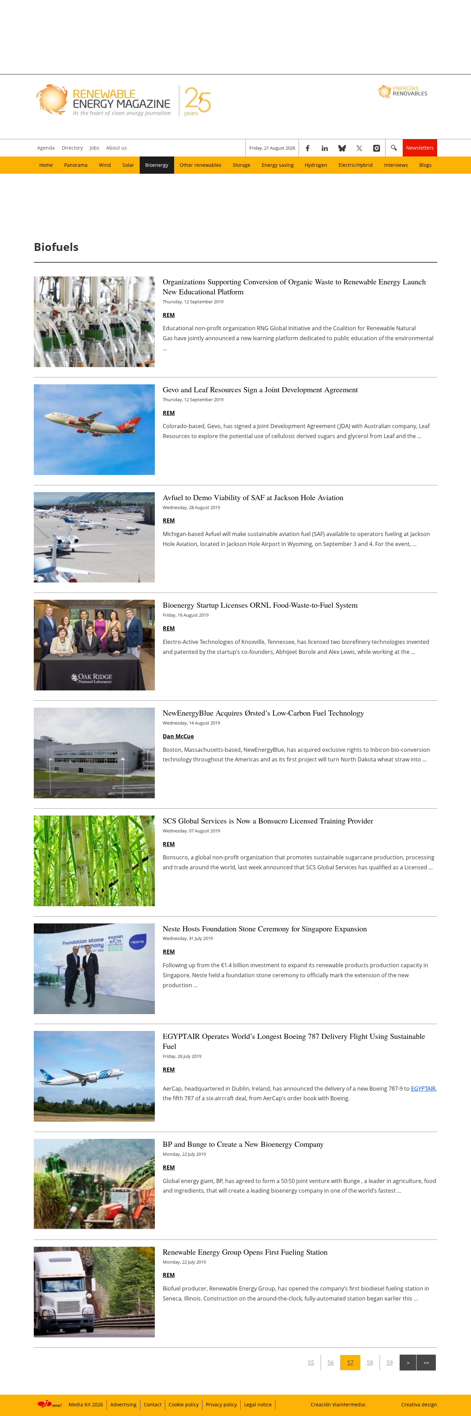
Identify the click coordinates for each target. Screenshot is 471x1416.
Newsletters (420, 147)
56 (331, 1362)
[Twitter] (359, 147)
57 (350, 1362)
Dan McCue (178, 736)
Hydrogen (316, 165)
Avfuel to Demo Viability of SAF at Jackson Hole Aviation (253, 497)
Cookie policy (184, 1404)
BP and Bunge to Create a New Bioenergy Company (243, 1144)
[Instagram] (376, 147)
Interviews (396, 165)
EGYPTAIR (423, 1088)
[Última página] (426, 1363)
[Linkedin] (324, 147)
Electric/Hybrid (356, 165)
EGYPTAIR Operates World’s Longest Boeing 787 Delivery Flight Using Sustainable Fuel (294, 1041)
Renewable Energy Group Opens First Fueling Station (245, 1251)
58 (370, 1362)
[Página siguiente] (408, 1363)
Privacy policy (221, 1404)
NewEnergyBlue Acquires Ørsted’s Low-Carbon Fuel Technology (263, 712)
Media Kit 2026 (86, 1404)
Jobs (94, 147)
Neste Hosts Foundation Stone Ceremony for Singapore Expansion (265, 928)
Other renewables (200, 165)
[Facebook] (307, 147)
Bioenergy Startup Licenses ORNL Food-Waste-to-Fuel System (260, 604)
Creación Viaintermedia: (338, 1404)
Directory (72, 147)
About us (116, 147)
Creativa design (419, 1404)
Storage (241, 165)
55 (311, 1362)
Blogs (425, 165)
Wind (105, 165)
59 (390, 1362)
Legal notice (258, 1404)
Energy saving (278, 165)
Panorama (76, 165)
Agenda (46, 147)
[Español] (403, 91)
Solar (128, 165)
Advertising (123, 1404)
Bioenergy (156, 165)
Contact (152, 1404)
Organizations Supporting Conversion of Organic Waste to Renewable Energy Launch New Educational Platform (294, 286)
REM (169, 315)
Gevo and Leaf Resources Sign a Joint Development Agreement (261, 389)
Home (46, 165)
